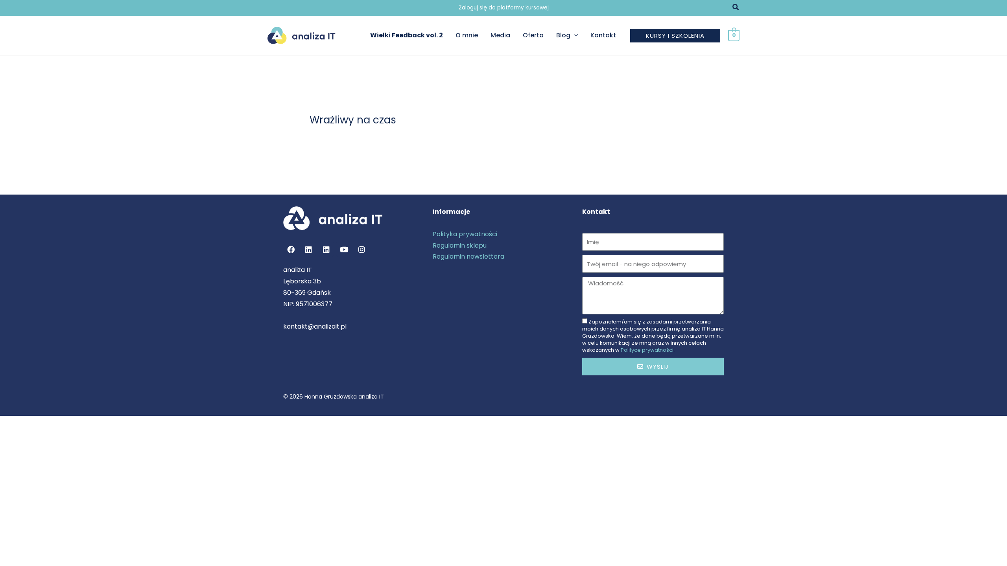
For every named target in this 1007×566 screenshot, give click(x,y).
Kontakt (603, 35)
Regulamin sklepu (460, 245)
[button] (736, 7)
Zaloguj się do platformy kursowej (504, 7)
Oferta (533, 35)
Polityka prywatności (465, 234)
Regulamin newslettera (468, 256)
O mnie (467, 35)
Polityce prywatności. (648, 350)
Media (500, 35)
